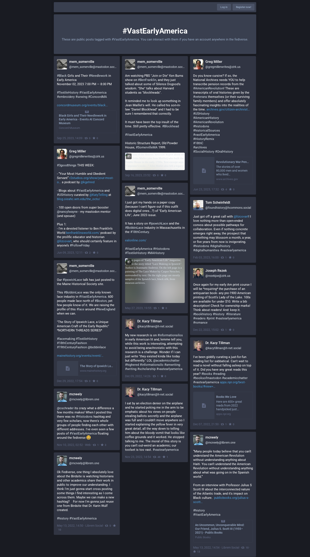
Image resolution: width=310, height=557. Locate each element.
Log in (224, 7)
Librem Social (230, 547)
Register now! (243, 7)
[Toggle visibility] (129, 156)
